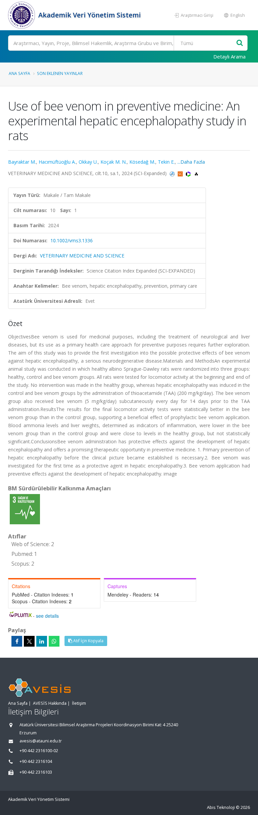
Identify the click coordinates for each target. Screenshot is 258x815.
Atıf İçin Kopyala (87, 641)
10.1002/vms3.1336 (71, 240)
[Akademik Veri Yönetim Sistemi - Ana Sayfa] (22, 15)
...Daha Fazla (191, 162)
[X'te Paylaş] (29, 641)
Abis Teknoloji (221, 807)
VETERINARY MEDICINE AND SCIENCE (82, 255)
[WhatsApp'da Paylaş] (54, 641)
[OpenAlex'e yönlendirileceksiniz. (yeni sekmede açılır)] (196, 173)
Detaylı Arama (229, 56)
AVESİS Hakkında (50, 703)
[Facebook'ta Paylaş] (16, 641)
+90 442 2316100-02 (38, 750)
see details (47, 615)
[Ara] (239, 43)
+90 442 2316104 (35, 761)
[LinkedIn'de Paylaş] (41, 641)
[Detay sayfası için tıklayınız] (25, 508)
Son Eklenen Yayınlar (60, 73)
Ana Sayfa (19, 73)
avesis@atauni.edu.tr (40, 741)
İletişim (79, 703)
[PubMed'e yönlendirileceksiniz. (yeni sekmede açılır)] (173, 173)
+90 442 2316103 (35, 772)
